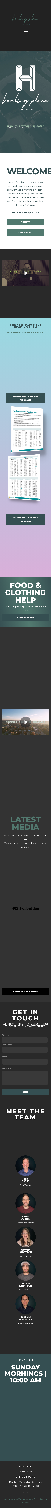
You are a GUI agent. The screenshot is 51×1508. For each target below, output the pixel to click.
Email (4, 1057)
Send (25, 1092)
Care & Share (25, 617)
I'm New (25, 222)
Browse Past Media (25, 991)
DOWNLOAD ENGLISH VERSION (25, 398)
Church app (25, 232)
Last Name (7, 1045)
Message (6, 1069)
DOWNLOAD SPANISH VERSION (25, 519)
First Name (7, 1035)
